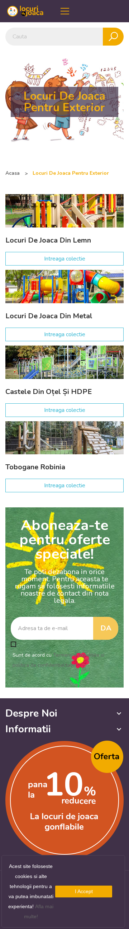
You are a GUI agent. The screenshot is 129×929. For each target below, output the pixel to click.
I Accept (84, 891)
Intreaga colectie (64, 259)
